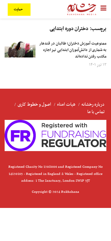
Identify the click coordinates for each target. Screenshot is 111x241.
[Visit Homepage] (81, 9)
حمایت (19, 9)
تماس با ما (96, 112)
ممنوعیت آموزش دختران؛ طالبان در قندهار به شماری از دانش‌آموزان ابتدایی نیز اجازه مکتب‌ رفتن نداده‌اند (72, 50)
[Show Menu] (103, 9)
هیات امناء (66, 104)
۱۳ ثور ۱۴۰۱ (97, 64)
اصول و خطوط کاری (34, 104)
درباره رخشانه (93, 104)
